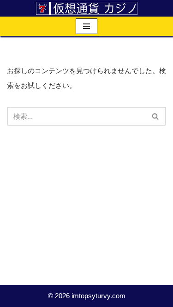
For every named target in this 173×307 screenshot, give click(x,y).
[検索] (155, 116)
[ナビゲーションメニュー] (86, 26)
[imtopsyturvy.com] (86, 8)
